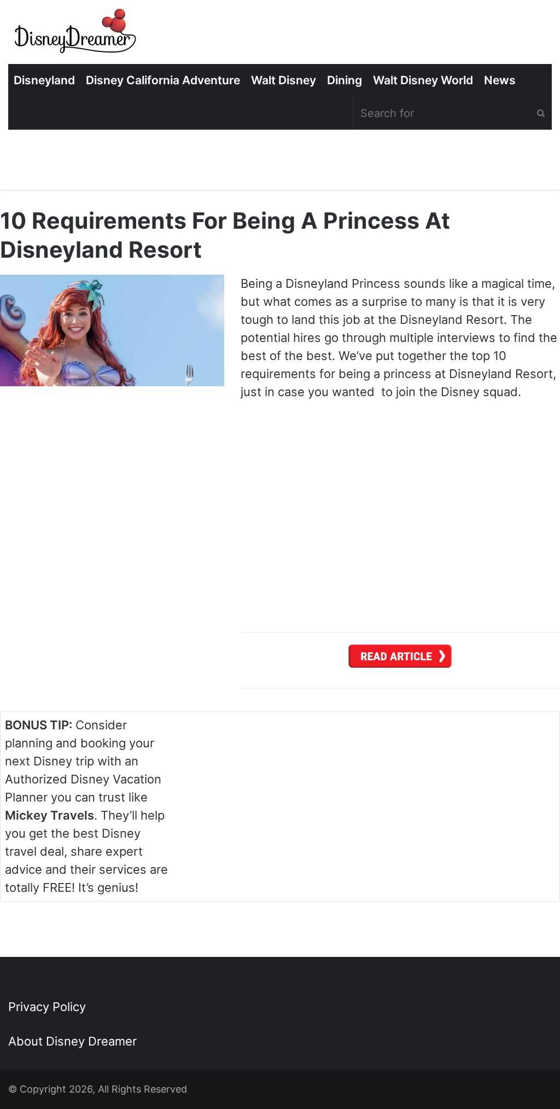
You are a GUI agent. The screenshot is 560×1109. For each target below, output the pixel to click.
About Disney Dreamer (72, 1041)
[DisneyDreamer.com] (76, 34)
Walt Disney (283, 80)
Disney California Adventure (163, 80)
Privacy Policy (47, 1007)
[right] (400, 659)
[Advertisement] (473, 796)
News (500, 80)
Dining (344, 80)
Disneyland (44, 80)
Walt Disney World (423, 80)
